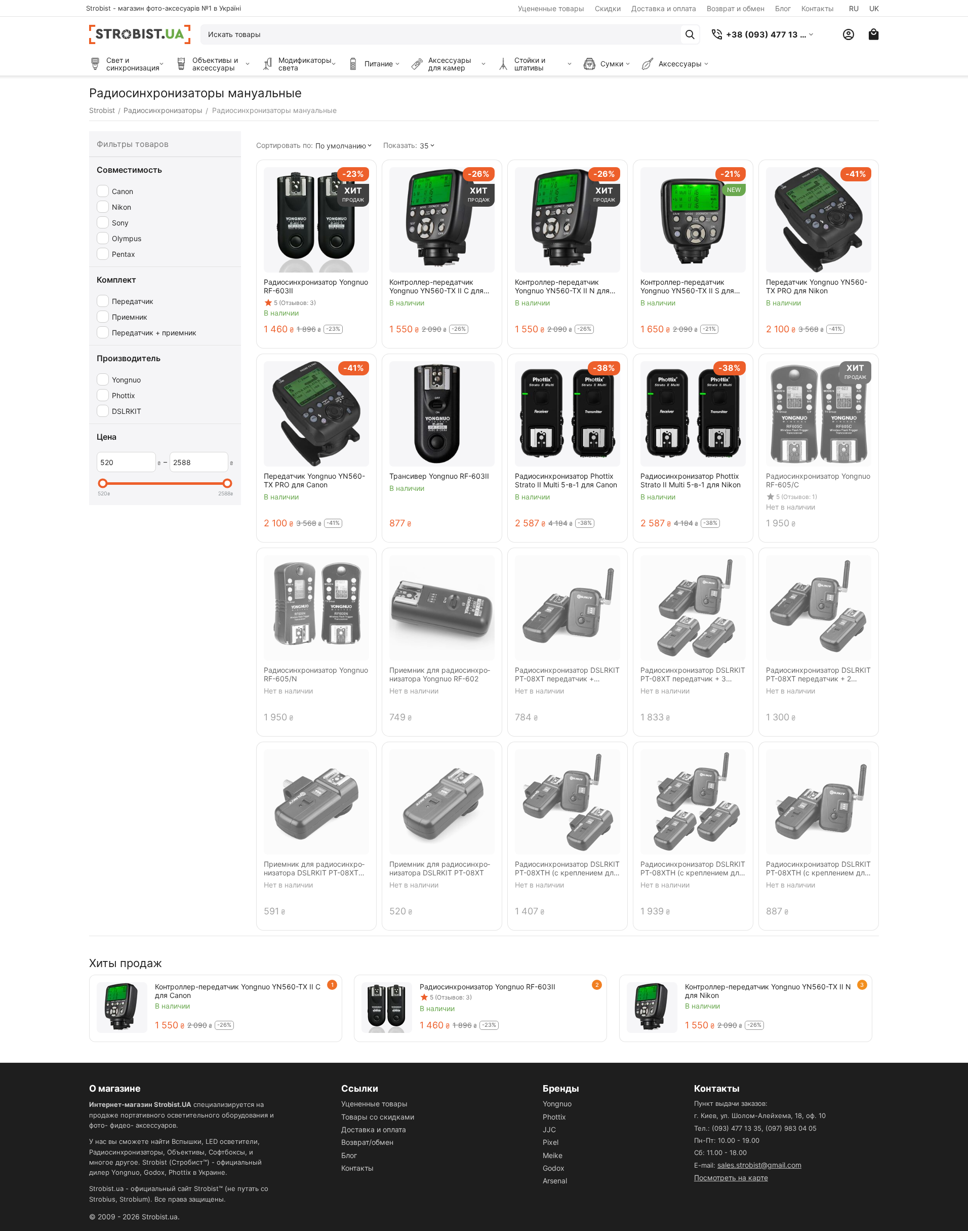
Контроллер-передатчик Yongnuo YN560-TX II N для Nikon (768, 990)
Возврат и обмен (735, 8)
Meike (552, 1155)
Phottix (554, 1116)
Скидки (608, 8)
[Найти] (690, 34)
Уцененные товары (551, 8)
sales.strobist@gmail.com (759, 1165)
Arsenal (555, 1180)
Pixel (550, 1142)
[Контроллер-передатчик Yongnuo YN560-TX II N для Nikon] (652, 1007)
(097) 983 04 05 (791, 1128)
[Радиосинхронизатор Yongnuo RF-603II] (386, 1007)
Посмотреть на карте (731, 1177)
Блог (783, 8)
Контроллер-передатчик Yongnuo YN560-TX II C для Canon (237, 990)
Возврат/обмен (367, 1142)
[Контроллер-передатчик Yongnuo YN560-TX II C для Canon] (122, 1007)
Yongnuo (557, 1103)
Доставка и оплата (663, 8)
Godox (553, 1168)
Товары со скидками (377, 1116)
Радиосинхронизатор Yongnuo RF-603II (487, 986)
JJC (549, 1129)
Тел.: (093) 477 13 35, (728, 1128)
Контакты (817, 8)
